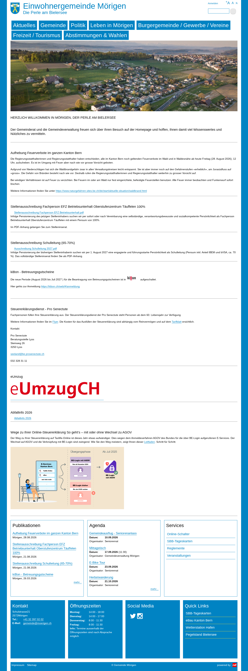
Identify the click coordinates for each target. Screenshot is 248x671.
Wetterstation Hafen (200, 627)
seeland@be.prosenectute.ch (27, 353)
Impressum (17, 665)
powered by (224, 665)
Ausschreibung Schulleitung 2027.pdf (35, 248)
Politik (78, 25)
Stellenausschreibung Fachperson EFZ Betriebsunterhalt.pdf (49, 212)
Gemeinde (53, 25)
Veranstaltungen (179, 555)
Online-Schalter (178, 534)
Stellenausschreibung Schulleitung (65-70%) (42, 563)
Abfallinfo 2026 (22, 418)
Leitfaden (149, 441)
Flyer (55, 321)
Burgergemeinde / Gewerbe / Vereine (183, 25)
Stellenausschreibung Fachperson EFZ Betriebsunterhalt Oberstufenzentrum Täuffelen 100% (44, 548)
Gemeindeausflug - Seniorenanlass (113, 533)
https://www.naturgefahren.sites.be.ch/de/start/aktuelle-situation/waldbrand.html (101, 190)
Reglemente (176, 548)
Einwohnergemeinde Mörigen (74, 5)
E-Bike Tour (97, 562)
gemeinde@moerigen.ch (37, 623)
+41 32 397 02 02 (33, 619)
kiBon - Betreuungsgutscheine (33, 574)
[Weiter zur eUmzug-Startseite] (57, 398)
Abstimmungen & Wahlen (96, 35)
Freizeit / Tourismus (36, 35)
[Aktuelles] (15, 9)
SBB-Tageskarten (179, 541)
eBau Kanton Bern (199, 620)
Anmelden (213, 3)
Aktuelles (24, 25)
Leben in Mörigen (111, 25)
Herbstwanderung (101, 577)
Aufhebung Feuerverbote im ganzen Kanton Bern (45, 533)
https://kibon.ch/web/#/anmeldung (60, 286)
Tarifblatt (177, 321)
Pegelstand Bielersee (201, 634)
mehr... (78, 582)
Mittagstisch (97, 548)
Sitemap (31, 665)
